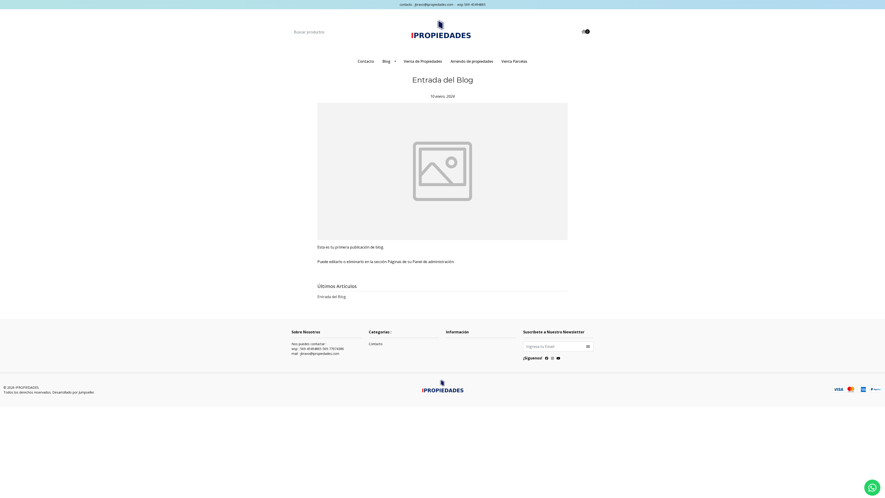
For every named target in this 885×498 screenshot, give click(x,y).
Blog (386, 61)
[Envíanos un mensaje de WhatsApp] (872, 488)
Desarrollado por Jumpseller (73, 392)
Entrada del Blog (331, 296)
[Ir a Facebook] (546, 359)
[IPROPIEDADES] (442, 31)
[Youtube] (558, 359)
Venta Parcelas (514, 61)
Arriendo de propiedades (472, 61)
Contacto (366, 61)
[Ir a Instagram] (552, 359)
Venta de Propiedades (423, 61)
